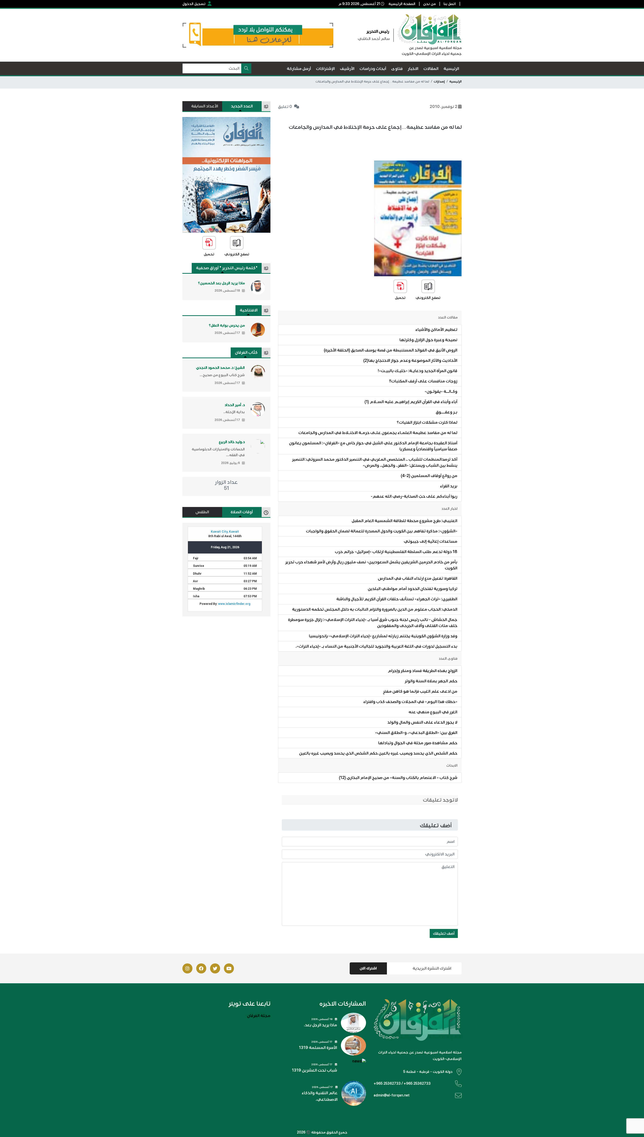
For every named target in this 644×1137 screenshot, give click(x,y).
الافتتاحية (249, 310)
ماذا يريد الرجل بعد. (320, 1025)
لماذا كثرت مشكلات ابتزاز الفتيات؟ (427, 422)
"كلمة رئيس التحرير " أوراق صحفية (227, 267)
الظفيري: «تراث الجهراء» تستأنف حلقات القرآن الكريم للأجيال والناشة (396, 599)
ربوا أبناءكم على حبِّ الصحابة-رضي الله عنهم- (414, 496)
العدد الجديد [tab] (242, 106)
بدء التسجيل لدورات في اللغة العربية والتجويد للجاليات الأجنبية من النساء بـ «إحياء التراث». (376, 646)
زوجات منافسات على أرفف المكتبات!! (423, 381)
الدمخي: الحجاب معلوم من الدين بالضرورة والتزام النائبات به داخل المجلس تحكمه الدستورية (374, 609)
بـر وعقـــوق (446, 412)
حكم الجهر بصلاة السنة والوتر (431, 681)
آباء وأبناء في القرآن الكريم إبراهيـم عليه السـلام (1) (411, 401)
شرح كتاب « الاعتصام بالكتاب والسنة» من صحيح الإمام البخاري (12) (398, 777)
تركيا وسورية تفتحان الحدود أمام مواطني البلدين (412, 588)
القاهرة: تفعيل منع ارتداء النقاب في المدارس (417, 578)
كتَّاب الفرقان (246, 352)
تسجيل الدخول (194, 4)
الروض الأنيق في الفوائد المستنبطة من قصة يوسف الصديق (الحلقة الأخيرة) (390, 350)
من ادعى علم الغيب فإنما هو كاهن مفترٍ (420, 691)
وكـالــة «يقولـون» (441, 391)
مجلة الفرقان (258, 1015)
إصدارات (439, 82)
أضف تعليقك (444, 933)
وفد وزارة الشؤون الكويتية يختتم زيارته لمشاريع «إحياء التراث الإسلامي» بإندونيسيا (383, 636)
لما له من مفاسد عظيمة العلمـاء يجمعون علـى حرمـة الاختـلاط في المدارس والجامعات (377, 432)
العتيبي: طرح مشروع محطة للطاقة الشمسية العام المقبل (404, 520)
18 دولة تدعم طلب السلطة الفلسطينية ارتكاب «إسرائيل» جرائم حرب (396, 551)
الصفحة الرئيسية (401, 4)
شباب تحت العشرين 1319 (314, 1070)
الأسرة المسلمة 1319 (318, 1047)
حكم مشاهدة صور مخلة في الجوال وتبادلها (417, 743)
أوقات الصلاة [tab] (242, 512)
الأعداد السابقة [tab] (204, 106)
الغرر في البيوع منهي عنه (433, 712)
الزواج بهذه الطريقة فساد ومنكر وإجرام (422, 670)
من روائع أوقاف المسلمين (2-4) (429, 475)
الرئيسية (455, 82)
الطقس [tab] (202, 512)
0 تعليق (285, 106)
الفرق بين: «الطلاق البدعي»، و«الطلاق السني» (416, 732)
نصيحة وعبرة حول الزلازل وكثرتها (428, 339)
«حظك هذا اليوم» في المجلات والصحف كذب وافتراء (410, 701)
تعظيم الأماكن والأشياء (436, 329)
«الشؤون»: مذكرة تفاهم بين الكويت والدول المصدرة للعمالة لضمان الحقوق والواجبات (381, 531)
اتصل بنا (450, 4)
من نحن (429, 4)
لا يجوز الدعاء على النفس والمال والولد (422, 722)
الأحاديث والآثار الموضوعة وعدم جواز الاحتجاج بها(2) (410, 360)
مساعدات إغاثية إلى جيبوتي (430, 541)
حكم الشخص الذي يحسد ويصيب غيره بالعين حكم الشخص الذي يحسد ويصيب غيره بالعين (378, 753)
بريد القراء (448, 486)
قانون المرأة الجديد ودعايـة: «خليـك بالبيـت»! (417, 370)
